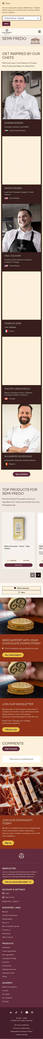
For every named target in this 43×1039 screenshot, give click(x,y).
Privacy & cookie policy (21, 1028)
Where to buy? (7, 937)
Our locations (7, 998)
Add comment (11, 749)
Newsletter (6, 934)
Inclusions (5, 962)
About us (5, 923)
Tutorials (5, 1001)
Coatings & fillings (9, 958)
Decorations (6, 966)
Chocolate (6, 947)
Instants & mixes (8, 973)
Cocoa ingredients (9, 951)
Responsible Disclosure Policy (21, 1031)
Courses (5, 991)
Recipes (5, 912)
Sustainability (7, 919)
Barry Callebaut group (10, 926)
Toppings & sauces (9, 969)
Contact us (6, 930)
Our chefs (5, 994)
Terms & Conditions (21, 1025)
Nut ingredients (8, 955)
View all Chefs (22, 474)
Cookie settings (21, 1035)
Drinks (4, 977)
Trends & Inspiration (9, 915)
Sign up (8, 843)
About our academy (9, 987)
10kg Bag (26, 560)
